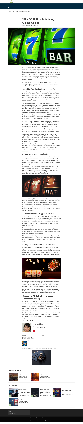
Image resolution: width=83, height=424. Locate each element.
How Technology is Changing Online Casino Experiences (23, 401)
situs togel (25, 151)
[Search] (9, 7)
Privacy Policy (32, 418)
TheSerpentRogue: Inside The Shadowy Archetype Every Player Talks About (24, 391)
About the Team (46, 5)
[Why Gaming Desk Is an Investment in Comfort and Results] (57, 392)
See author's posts (39, 327)
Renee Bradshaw (26, 25)
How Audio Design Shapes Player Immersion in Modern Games (45, 391)
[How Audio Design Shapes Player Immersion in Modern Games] (35, 392)
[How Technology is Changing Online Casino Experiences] (13, 402)
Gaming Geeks (16, 5)
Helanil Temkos (22, 379)
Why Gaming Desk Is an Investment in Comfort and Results (67, 392)
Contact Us (54, 5)
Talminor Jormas (22, 395)
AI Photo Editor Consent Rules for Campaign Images (22, 376)
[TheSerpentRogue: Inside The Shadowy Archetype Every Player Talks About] (13, 392)
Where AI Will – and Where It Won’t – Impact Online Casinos (46, 376)
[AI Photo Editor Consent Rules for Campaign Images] (13, 377)
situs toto (36, 116)
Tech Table (31, 5)
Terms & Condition (40, 418)
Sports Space (24, 5)
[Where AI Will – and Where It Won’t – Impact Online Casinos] (35, 377)
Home (9, 5)
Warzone (38, 5)
